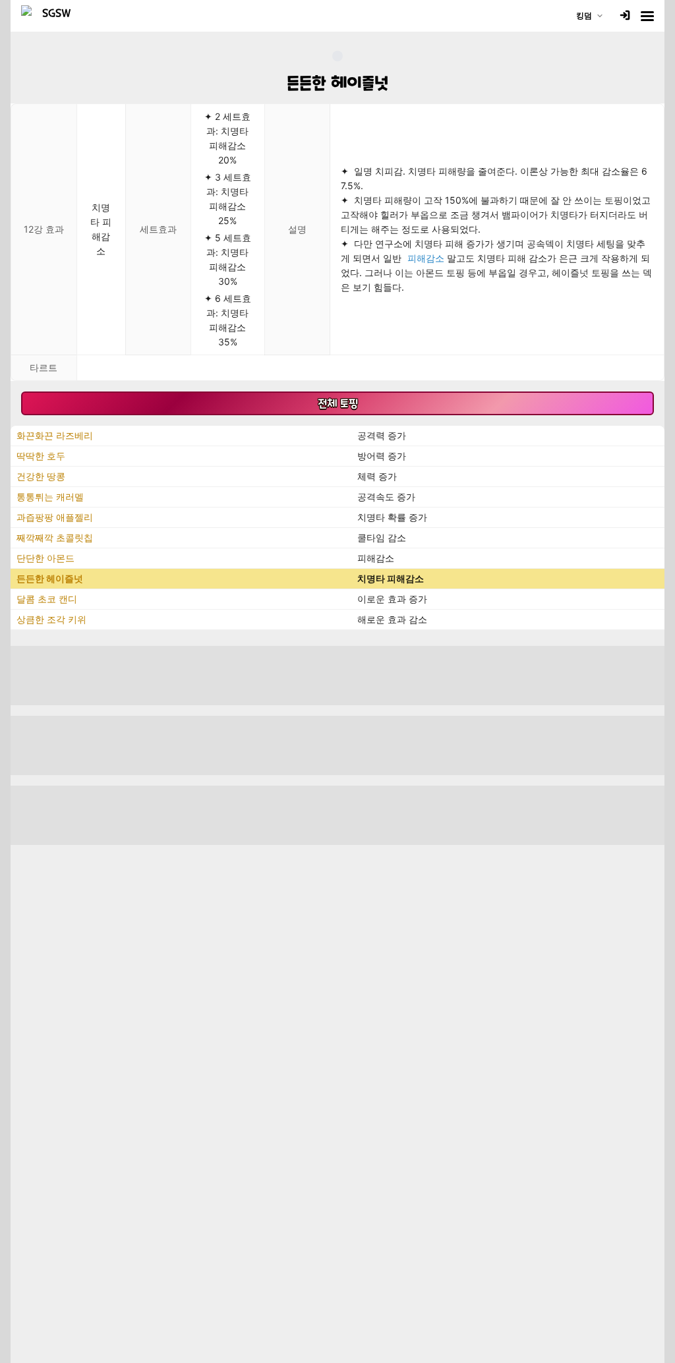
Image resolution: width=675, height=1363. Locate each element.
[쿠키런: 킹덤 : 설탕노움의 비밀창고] (51, 15)
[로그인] (625, 16)
